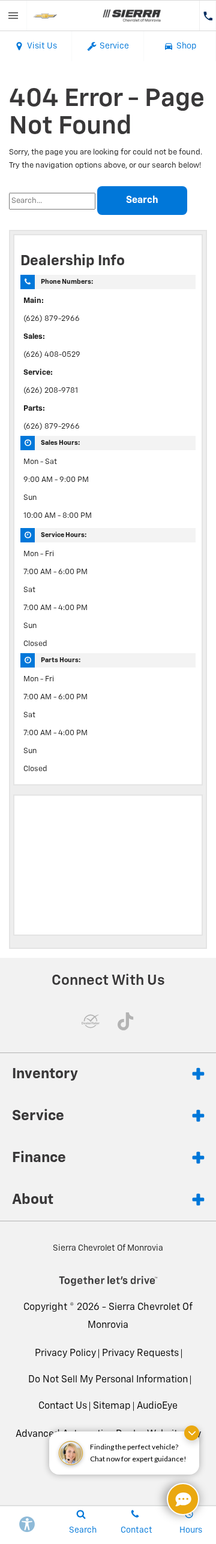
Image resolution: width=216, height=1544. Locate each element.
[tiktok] (125, 1021)
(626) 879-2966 (51, 319)
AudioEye (157, 1406)
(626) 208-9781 (50, 391)
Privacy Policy (65, 1353)
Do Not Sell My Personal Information (108, 1380)
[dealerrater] (90, 1021)
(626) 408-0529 (51, 355)
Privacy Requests (140, 1353)
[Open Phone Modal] (207, 16)
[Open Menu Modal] (13, 16)
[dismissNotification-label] (191, 1432)
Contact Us (62, 1406)
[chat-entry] (183, 1499)
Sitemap (112, 1406)
